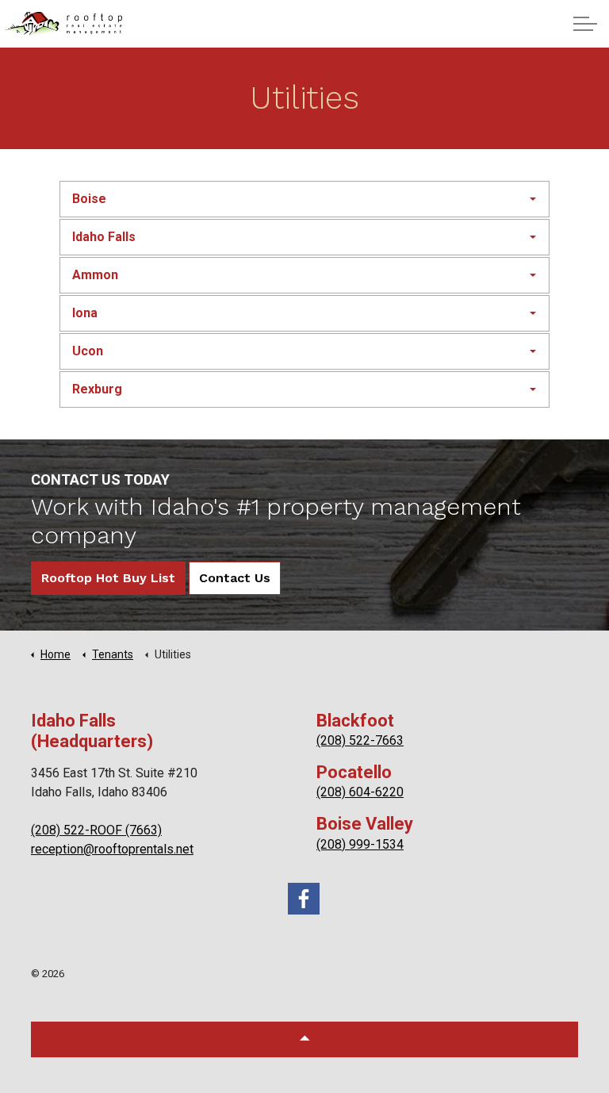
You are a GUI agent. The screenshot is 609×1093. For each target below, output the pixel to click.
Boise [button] (89, 198)
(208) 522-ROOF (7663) (96, 830)
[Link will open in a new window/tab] (304, 899)
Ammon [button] (95, 274)
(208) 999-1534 (360, 844)
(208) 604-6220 (360, 792)
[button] (304, 1039)
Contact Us (234, 577)
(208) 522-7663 (360, 740)
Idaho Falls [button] (104, 236)
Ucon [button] (87, 351)
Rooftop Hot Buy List (108, 577)
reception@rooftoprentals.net (112, 849)
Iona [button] (85, 312)
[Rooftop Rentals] (63, 24)
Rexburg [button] (97, 389)
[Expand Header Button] (585, 24)
